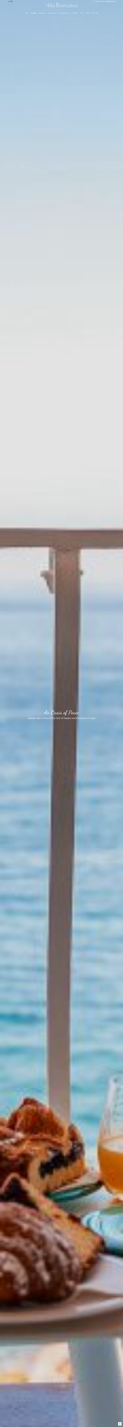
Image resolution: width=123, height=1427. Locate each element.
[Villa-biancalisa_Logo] (61, 7)
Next (119, 713)
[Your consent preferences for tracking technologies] (120, 1424)
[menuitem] (27, 13)
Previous (4, 713)
